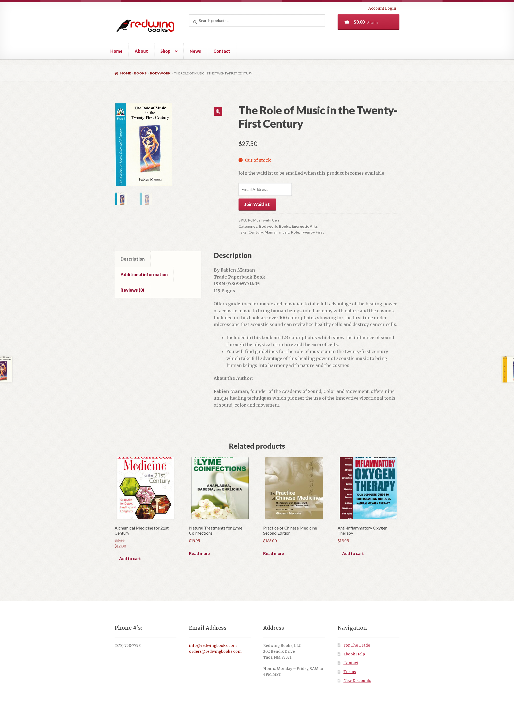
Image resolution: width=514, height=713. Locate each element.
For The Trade (356, 645)
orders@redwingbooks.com (215, 651)
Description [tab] (132, 258)
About (141, 51)
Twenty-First (312, 232)
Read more (199, 553)
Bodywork (160, 73)
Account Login (382, 8)
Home (116, 51)
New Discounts (357, 680)
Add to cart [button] (130, 558)
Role (295, 232)
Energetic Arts (305, 226)
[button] (218, 111)
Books (140, 73)
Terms (349, 672)
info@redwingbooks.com (213, 645)
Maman (271, 232)
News (195, 51)
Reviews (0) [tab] (132, 289)
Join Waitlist (257, 204)
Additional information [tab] (144, 274)
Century (255, 232)
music (284, 232)
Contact (221, 51)
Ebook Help (354, 654)
